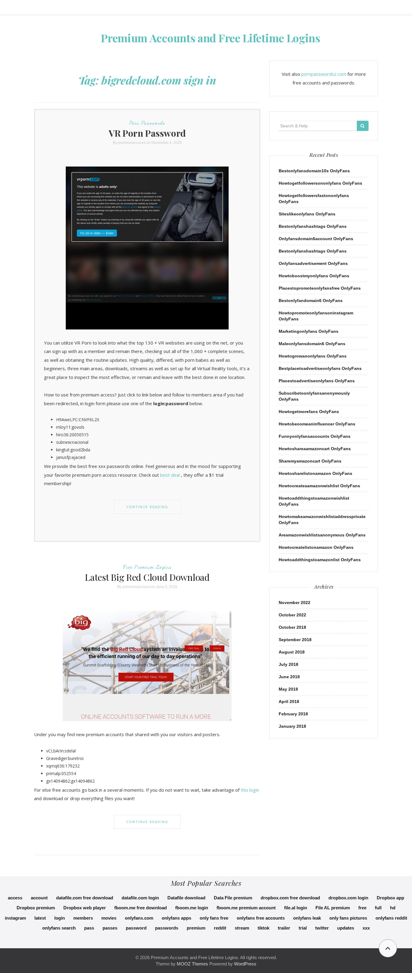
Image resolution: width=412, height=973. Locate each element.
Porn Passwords (147, 122)
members (83, 918)
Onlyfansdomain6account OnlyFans (316, 238)
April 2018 (289, 701)
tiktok (263, 927)
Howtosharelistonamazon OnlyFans (315, 473)
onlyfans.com (139, 918)
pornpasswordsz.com (323, 74)
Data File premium (233, 897)
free (362, 907)
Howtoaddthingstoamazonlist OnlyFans (320, 559)
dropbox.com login (348, 897)
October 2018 (292, 627)
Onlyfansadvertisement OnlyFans (313, 263)
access (15, 897)
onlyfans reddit (391, 918)
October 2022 (292, 614)
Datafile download (186, 897)
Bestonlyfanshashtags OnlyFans (313, 226)
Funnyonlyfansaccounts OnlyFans (314, 436)
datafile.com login (140, 897)
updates (345, 927)
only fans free (214, 918)
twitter (322, 927)
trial (303, 927)
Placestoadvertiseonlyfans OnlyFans (317, 380)
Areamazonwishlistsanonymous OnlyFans (322, 535)
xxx (366, 927)
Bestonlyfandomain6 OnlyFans (311, 300)
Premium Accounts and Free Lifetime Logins (210, 37)
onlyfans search (59, 927)
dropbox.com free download (290, 897)
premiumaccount (131, 143)
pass (89, 927)
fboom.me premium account (246, 907)
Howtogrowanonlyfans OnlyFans (313, 356)
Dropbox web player (84, 907)
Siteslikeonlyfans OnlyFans (307, 213)
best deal (170, 475)
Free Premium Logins (147, 566)
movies (108, 918)
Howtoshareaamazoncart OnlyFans (315, 448)
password (136, 927)
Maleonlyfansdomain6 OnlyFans (312, 343)
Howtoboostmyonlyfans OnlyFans (314, 275)
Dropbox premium (36, 907)
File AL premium (332, 907)
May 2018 (288, 689)
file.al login (295, 907)
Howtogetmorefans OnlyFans (309, 411)
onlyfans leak (307, 918)
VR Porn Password (147, 133)
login (59, 918)
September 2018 (295, 639)
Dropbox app (390, 897)
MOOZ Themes (192, 963)
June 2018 (289, 676)
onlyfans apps (176, 918)
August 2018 (292, 652)
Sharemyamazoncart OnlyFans (310, 461)
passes (110, 927)
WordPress (245, 963)
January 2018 (292, 726)
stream (242, 927)
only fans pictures (348, 918)
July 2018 (288, 664)
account (39, 897)
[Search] (363, 126)
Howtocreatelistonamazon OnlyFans (316, 547)
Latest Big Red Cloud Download (147, 577)
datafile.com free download (84, 897)
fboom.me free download (140, 907)
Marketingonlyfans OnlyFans (308, 331)
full (378, 907)
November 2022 (294, 602)
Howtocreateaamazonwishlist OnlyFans (319, 485)
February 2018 (293, 713)
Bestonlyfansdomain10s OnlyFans (314, 170)
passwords (166, 927)
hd (392, 907)
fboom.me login (191, 907)
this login (250, 790)
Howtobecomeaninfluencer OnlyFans (317, 423)
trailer (284, 927)
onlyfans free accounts (261, 918)
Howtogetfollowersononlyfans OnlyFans (320, 183)
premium (196, 927)
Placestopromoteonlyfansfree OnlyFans (320, 288)
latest (40, 918)
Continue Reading (147, 506)
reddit (220, 927)
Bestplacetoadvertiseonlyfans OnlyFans (320, 368)
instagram (15, 918)
